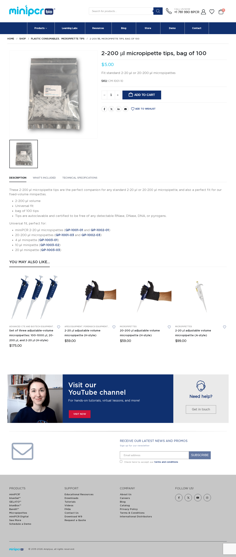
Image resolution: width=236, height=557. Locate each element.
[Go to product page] (35, 296)
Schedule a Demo (20, 524)
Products (39, 28)
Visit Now (79, 414)
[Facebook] (179, 497)
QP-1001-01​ (74, 230)
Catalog (125, 505)
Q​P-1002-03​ (90, 235)
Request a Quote (75, 520)
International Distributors (136, 517)
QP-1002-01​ (100, 230)
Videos (69, 505)
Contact (196, 28)
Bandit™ (14, 509)
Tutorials (70, 502)
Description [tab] (17, 178)
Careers (125, 498)
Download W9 (73, 517)
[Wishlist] (212, 12)
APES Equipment (74, 327)
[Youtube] (198, 497)
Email (126, 109)
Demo (172, 28)
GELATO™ (15, 502)
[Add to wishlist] (58, 327)
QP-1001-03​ (65, 235)
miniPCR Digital (19, 517)
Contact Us (72, 513)
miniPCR (14, 494)
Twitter (111, 109)
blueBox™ (15, 505)
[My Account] (203, 12)
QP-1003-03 (50, 250)
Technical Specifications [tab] (79, 178)
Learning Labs (69, 28)
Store (148, 28)
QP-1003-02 (49, 245)
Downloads (71, 498)
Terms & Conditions (132, 513)
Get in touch (201, 409)
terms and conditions (166, 462)
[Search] (158, 11)
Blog (123, 28)
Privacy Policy (129, 509)
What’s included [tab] (44, 178)
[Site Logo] (32, 11)
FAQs (68, 509)
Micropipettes (128, 327)
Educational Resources (79, 494)
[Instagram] (207, 497)
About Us (125, 494)
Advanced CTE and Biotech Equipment (31, 327)
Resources (98, 28)
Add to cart (144, 95)
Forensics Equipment (96, 327)
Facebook (104, 109)
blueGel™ (15, 498)
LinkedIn (119, 109)
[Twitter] (188, 497)
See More (15, 520)
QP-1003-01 (48, 240)
